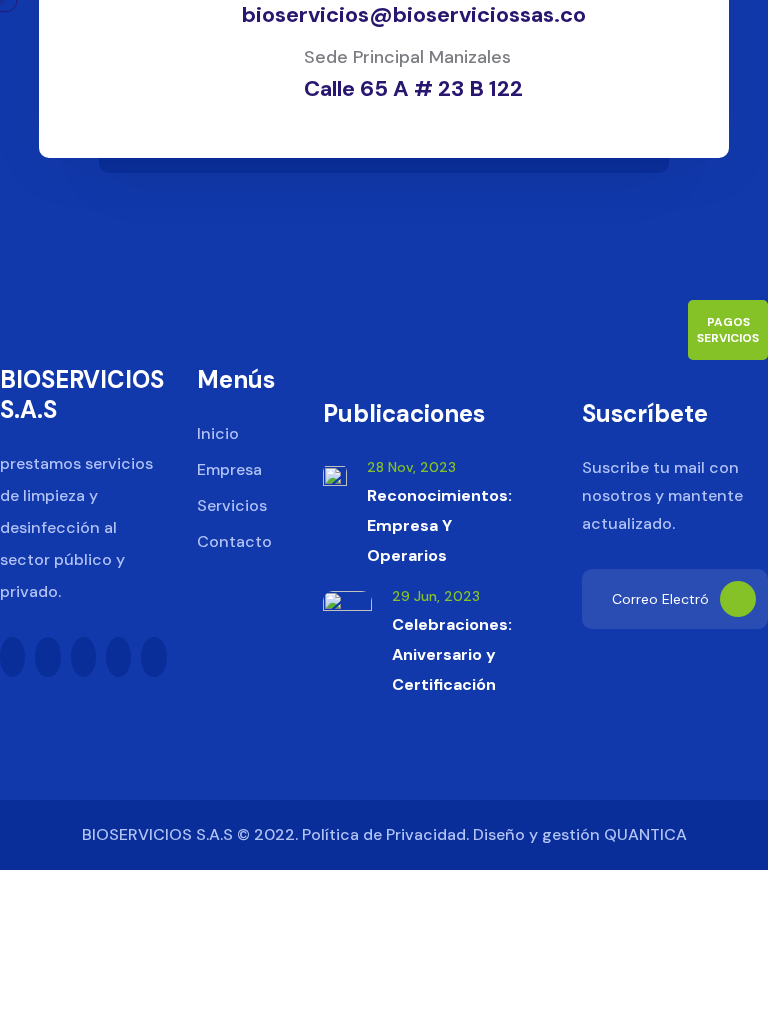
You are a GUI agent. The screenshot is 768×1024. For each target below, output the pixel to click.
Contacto (234, 541)
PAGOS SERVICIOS (728, 330)
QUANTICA (645, 834)
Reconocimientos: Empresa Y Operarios (439, 525)
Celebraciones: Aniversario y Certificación (452, 654)
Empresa (229, 469)
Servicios (232, 505)
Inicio (218, 433)
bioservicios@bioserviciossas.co (414, 14)
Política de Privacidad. (385, 834)
